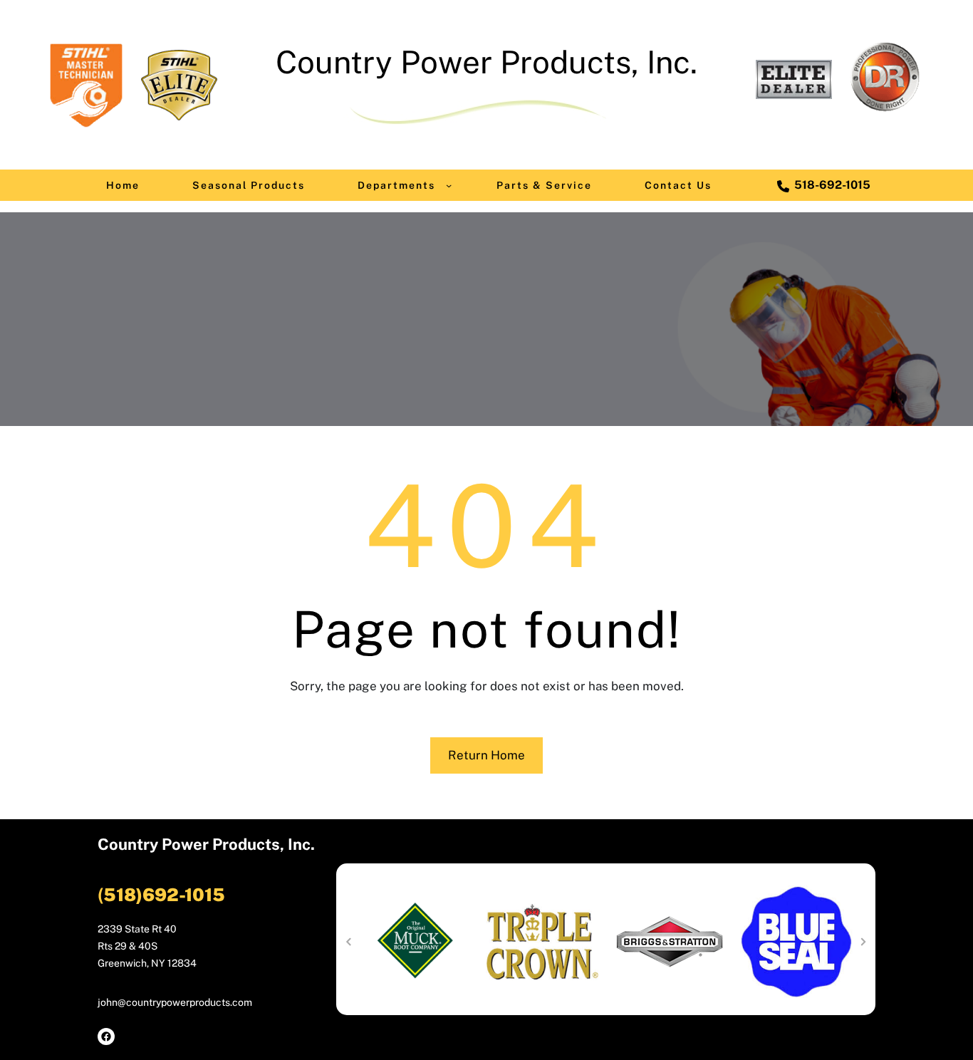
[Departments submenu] (449, 185)
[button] (348, 941)
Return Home (486, 755)
